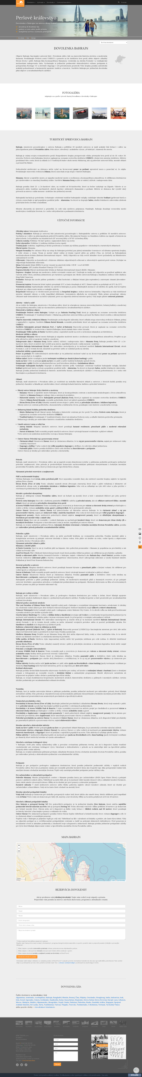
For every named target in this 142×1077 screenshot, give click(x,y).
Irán (17, 1000)
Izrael (22, 1000)
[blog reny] (26, 1064)
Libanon (122, 1000)
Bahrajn (33, 38)
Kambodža (54, 1000)
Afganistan (20, 997)
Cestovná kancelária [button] (63, 2)
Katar (61, 1000)
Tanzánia (76, 1026)
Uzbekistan (92, 1005)
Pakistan (73, 1002)
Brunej (72, 997)
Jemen (37, 1000)
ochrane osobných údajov (67, 963)
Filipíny (83, 997)
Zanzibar (85, 1026)
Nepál (60, 1002)
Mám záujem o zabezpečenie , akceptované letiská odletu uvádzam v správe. (45, 951)
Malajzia (25, 1002)
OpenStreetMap (121, 880)
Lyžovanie (94, 1026)
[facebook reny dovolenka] (17, 1064)
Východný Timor (113, 1005)
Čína (77, 997)
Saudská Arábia (98, 1002)
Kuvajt (110, 1000)
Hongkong (100, 997)
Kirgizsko (79, 1000)
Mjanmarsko (42, 1002)
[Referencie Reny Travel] (108, 1047)
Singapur (109, 1002)
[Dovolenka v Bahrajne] (43, 113)
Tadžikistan (49, 1005)
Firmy (104, 1026)
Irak (121, 997)
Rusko (88, 1002)
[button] (18, 845)
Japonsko (29, 1000)
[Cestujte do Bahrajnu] (24, 113)
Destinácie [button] (30, 2)
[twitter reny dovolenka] (21, 1064)
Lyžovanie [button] (40, 2)
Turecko (72, 1005)
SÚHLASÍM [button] (134, 1075)
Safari (113, 1026)
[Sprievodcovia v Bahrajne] (118, 113)
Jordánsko (44, 1000)
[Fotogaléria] (140, 534)
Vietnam (101, 1005)
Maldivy (33, 1002)
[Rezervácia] (140, 547)
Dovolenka (20, 2)
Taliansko (29, 1026)
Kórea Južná (89, 1000)
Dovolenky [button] (50, 2)
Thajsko (65, 1005)
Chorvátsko (38, 1026)
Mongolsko (52, 1002)
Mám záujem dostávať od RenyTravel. (43, 953)
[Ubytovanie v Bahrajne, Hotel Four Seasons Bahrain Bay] (62, 113)
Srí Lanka (34, 1005)
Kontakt (124, 2)
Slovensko (66, 1026)
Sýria (41, 1005)
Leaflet (113, 880)
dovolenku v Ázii (40, 995)
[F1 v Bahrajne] (80, 113)
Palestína (81, 1002)
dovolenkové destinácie (45, 1007)
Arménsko (30, 997)
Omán (66, 1002)
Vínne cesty (123, 1026)
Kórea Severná (101, 1000)
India (108, 997)
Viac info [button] (105, 1075)
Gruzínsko (91, 997)
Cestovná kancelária (28, 1060)
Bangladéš (57, 997)
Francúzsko (48, 1026)
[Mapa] (140, 543)
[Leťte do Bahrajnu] (99, 113)
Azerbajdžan (40, 997)
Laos (116, 1000)
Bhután (65, 997)
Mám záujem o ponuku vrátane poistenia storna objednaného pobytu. (47, 948)
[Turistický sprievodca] (140, 538)
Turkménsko (82, 1005)
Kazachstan (69, 1000)
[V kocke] (140, 529)
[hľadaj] (118, 2)
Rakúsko (57, 1026)
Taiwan (58, 1005)
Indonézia (115, 997)
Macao (18, 1002)
